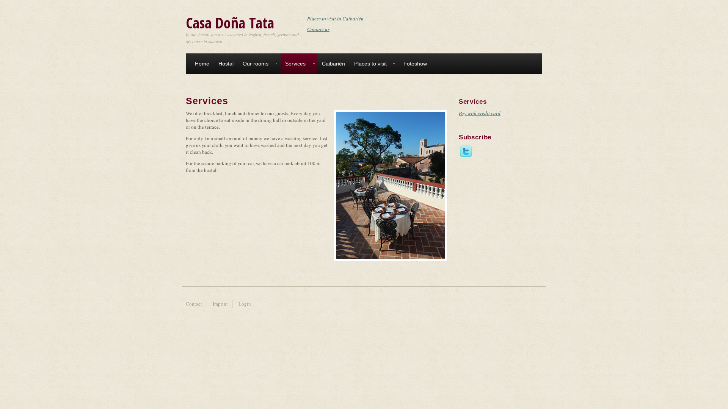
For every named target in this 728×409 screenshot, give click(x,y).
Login (244, 303)
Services (295, 64)
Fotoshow (415, 64)
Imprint (220, 303)
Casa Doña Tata (230, 22)
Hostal (226, 64)
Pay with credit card (479, 113)
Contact (194, 303)
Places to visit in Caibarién (335, 18)
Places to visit (370, 64)
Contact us (318, 29)
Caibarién (333, 64)
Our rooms (255, 64)
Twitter (466, 153)
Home (202, 64)
